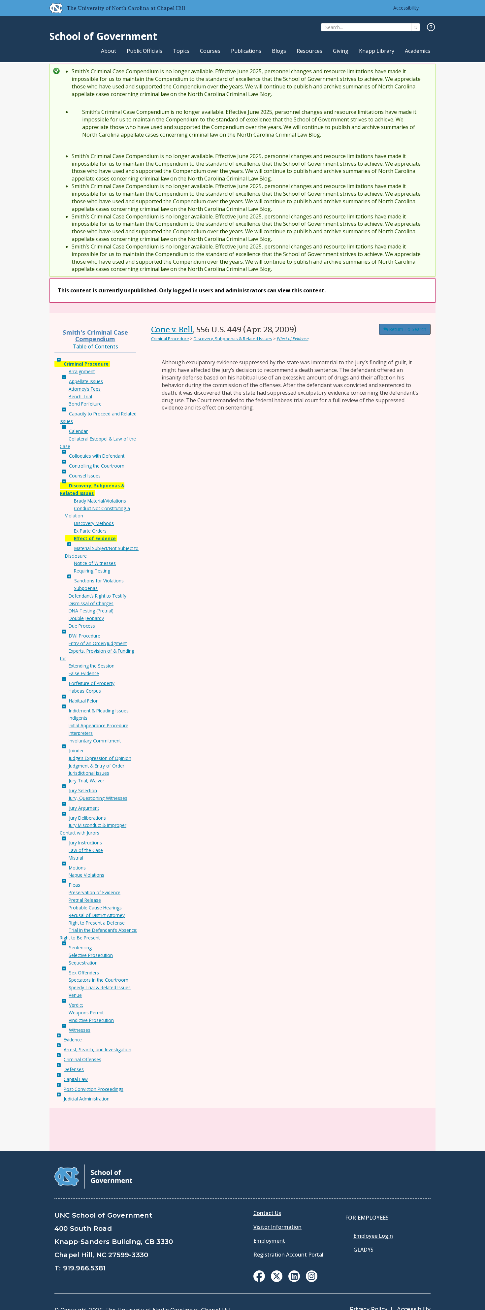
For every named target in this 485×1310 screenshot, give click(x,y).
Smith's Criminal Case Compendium (95, 335)
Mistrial (76, 858)
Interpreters (81, 733)
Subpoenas (86, 588)
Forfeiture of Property (91, 683)
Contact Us (267, 1213)
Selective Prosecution (91, 955)
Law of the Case (86, 850)
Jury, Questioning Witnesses (98, 798)
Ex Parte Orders (90, 531)
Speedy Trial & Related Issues (100, 987)
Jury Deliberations (87, 818)
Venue (75, 995)
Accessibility (406, 8)
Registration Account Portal (288, 1254)
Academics (417, 50)
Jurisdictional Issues (89, 773)
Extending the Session (91, 666)
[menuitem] (259, 1276)
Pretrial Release (85, 900)
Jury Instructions (85, 842)
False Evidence (84, 673)
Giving (340, 50)
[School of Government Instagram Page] (311, 1280)
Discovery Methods (94, 523)
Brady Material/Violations (100, 501)
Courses (210, 50)
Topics (181, 50)
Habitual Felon (84, 701)
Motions (77, 868)
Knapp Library (376, 50)
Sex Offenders (84, 972)
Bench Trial (80, 396)
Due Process (82, 626)
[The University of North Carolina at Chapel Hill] (53, 8)
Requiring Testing (92, 571)
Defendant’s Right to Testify (97, 596)
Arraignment (82, 371)
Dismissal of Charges (91, 603)
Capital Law (76, 1079)
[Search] (415, 27)
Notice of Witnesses (95, 563)
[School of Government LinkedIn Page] (294, 1280)
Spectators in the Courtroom (98, 980)
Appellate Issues (86, 381)
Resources (309, 50)
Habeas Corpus (85, 691)
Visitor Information (277, 1226)
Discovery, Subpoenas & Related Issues (233, 339)
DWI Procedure (84, 636)
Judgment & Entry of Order (96, 766)
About (108, 50)
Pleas (74, 885)
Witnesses (79, 1030)
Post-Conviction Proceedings (93, 1089)
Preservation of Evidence (94, 892)
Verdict (76, 1005)
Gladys (363, 1249)
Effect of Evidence (95, 538)
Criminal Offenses (82, 1059)
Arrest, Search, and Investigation (97, 1049)
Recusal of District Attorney (97, 915)
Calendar (78, 431)
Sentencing (80, 947)
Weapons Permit (86, 1012)
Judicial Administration (87, 1099)
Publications (246, 50)
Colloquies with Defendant (96, 456)
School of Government (103, 36)
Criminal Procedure (86, 364)
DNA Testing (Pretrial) (91, 610)
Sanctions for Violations (99, 580)
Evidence (73, 1039)
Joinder (76, 750)
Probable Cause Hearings (95, 907)
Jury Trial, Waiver (86, 780)
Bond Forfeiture (85, 404)
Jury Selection (83, 790)
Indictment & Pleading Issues (99, 710)
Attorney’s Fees (85, 389)
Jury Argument (84, 808)
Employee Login (373, 1235)
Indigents (78, 718)
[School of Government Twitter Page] (276, 1280)
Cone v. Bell (172, 329)
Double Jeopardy (86, 618)
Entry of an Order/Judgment (98, 643)
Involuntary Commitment (95, 740)
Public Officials (144, 50)
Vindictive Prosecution (91, 1020)
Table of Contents (95, 346)
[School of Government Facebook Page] (259, 1280)
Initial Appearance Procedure (98, 725)
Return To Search (407, 329)
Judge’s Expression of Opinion (100, 758)
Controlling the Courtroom (96, 466)
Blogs (279, 50)
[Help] (431, 27)
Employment (269, 1240)
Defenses (74, 1069)
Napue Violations (86, 875)
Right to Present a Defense (97, 923)
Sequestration (83, 963)
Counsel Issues (85, 476)
